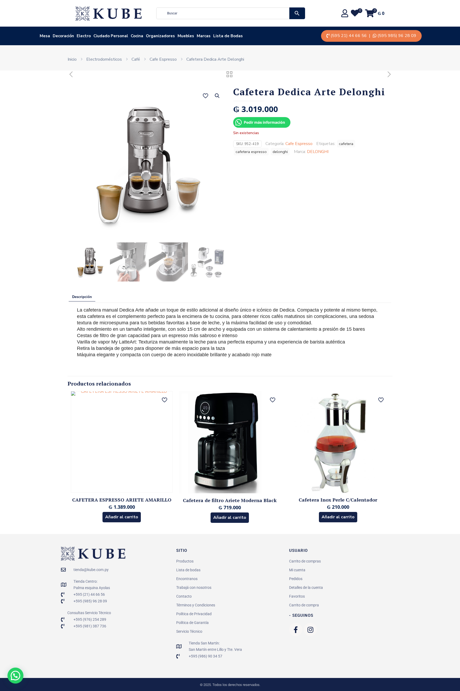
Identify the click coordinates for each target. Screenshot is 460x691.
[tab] (82, 297)
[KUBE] (109, 13)
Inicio (72, 59)
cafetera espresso (251, 151)
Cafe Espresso (163, 59)
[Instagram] (310, 629)
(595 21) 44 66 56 (349, 36)
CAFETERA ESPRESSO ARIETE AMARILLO (121, 499)
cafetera (346, 143)
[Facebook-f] (295, 629)
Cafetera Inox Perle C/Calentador (338, 499)
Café (136, 59)
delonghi (280, 151)
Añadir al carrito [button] (121, 517)
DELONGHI (317, 152)
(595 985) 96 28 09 (396, 36)
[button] (217, 95)
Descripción (82, 297)
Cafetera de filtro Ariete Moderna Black (230, 500)
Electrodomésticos (104, 59)
